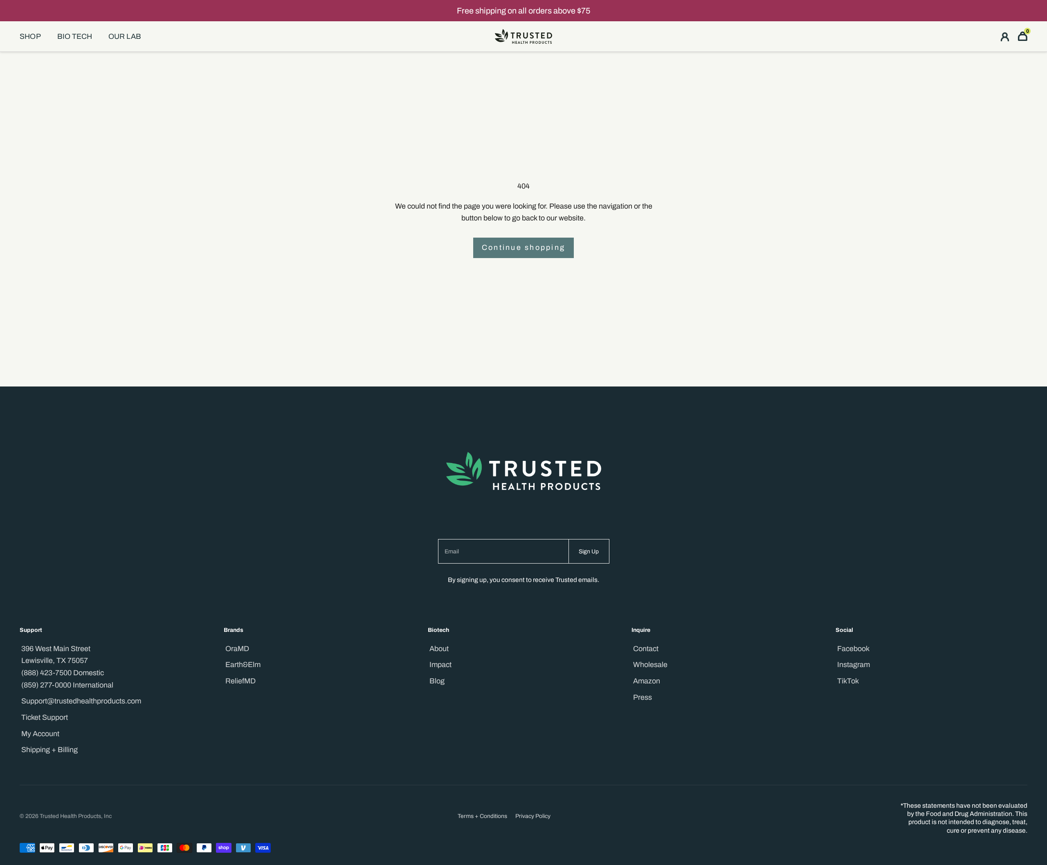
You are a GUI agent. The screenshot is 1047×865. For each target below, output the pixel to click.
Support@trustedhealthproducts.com (81, 701)
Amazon (646, 681)
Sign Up (589, 551)
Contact (645, 649)
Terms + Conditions (482, 816)
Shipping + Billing (49, 750)
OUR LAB (124, 36)
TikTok (848, 681)
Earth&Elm (243, 665)
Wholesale (650, 665)
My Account (40, 734)
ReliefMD (240, 681)
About (439, 649)
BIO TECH (74, 36)
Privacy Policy (532, 816)
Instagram (853, 665)
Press (642, 697)
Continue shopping (523, 247)
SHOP (30, 36)
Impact (440, 665)
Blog (437, 681)
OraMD (237, 649)
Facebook (853, 649)
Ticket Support (44, 717)
